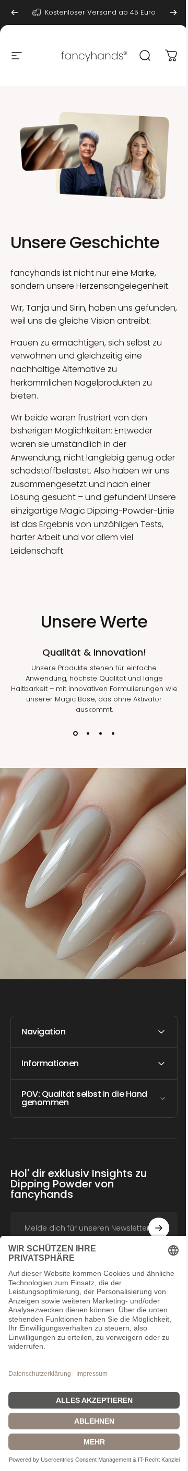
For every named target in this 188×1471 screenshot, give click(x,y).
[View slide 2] (87, 733)
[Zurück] (14, 12)
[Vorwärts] (173, 12)
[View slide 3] (100, 733)
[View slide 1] (75, 733)
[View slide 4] (113, 733)
